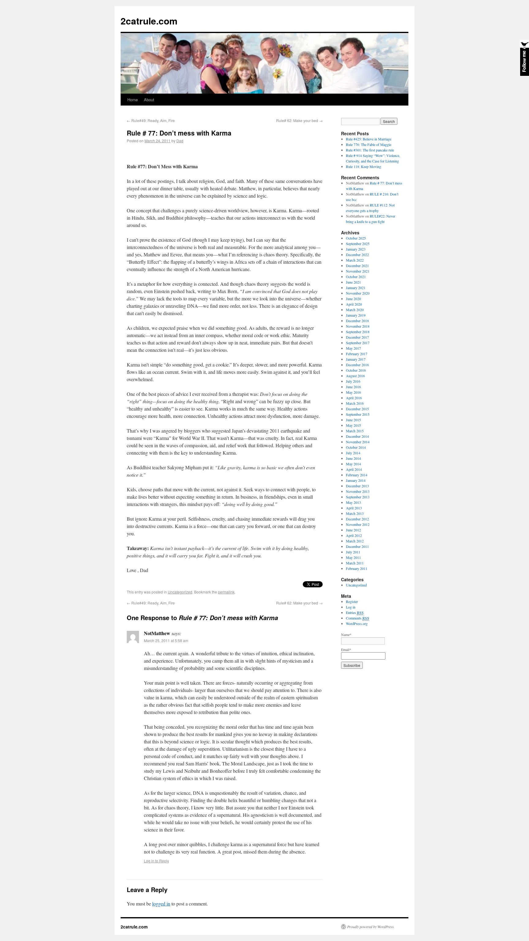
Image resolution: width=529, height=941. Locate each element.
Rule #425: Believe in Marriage (368, 138)
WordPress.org (357, 623)
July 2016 (353, 381)
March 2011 (355, 562)
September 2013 (358, 496)
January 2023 (356, 249)
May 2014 (353, 463)
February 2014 (356, 474)
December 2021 (357, 265)
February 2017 (356, 353)
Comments (357, 618)
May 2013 (353, 502)
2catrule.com (149, 20)
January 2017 (356, 359)
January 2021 (356, 287)
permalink (226, 591)
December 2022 (357, 254)
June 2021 (353, 282)
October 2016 (356, 370)
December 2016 (357, 364)
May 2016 (353, 392)
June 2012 (353, 529)
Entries (355, 612)
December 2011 (357, 546)
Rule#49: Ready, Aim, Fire (151, 120)
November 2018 (358, 326)
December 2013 (357, 485)
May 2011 (353, 557)
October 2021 (356, 276)
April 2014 (354, 469)
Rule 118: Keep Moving (363, 166)
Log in (350, 606)
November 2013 (358, 491)
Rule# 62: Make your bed (299, 120)
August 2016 (355, 375)
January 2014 (356, 480)
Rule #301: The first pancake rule (370, 149)
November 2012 (358, 524)
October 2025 (356, 238)
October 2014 (356, 447)
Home (132, 99)
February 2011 (356, 568)
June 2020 (353, 298)
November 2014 (358, 441)
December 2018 (357, 320)
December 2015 (357, 408)
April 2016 (354, 397)
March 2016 (355, 403)
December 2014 (357, 436)
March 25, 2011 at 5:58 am (166, 640)
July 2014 (353, 452)
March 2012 (355, 540)
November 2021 (358, 271)
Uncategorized (180, 591)
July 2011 (353, 551)
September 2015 (358, 414)
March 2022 (355, 260)
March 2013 (355, 513)
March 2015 (355, 430)
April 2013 (354, 507)
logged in (161, 903)
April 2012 (354, 535)
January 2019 (356, 315)
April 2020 (354, 304)
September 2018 (358, 331)
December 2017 (357, 337)
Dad (179, 140)
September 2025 (358, 243)
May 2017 (353, 348)
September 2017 (358, 342)
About (149, 99)
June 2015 (353, 419)
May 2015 (353, 425)
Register (352, 601)
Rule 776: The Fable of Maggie (368, 144)
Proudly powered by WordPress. (371, 926)
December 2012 (357, 518)
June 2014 (353, 458)
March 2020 (355, 309)
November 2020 (358, 293)
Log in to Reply (156, 860)
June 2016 (353, 386)
